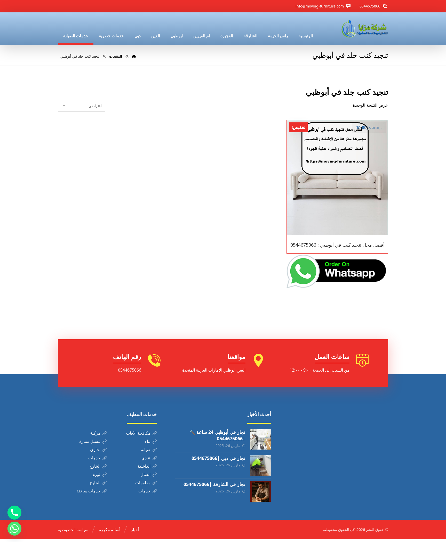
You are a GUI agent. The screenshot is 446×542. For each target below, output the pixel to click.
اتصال (145, 474)
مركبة (95, 433)
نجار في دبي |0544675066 (218, 458)
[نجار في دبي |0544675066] (260, 465)
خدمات (94, 458)
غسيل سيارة (89, 441)
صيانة (145, 449)
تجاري (95, 449)
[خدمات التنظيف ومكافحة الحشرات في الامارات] (364, 28)
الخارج (95, 466)
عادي (145, 458)
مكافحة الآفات (138, 433)
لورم (96, 474)
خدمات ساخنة (88, 491)
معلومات (142, 482)
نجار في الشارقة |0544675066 (214, 484)
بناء (147, 441)
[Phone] (14, 513)
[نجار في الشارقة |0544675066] (260, 491)
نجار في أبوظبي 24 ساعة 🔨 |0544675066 (217, 435)
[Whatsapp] (14, 529)
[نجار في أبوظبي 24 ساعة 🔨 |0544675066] (260, 439)
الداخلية (144, 466)
